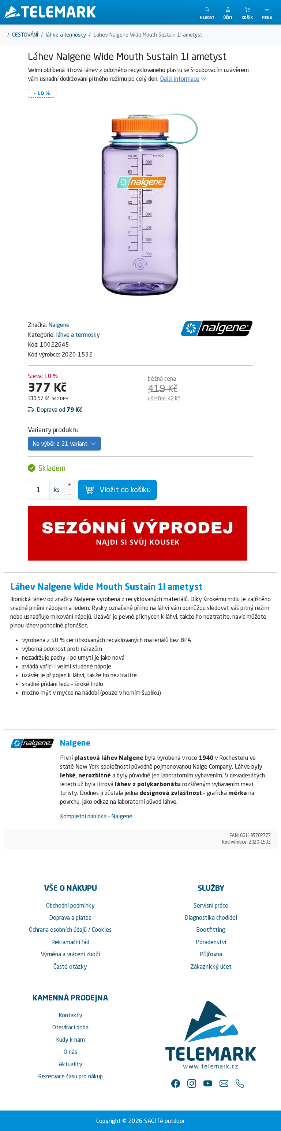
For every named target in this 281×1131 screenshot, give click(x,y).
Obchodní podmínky (70, 905)
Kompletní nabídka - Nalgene (96, 816)
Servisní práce (211, 905)
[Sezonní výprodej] (140, 533)
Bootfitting (210, 929)
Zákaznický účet (211, 966)
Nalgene (59, 324)
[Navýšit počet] (69, 485)
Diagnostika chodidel (210, 917)
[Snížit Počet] (69, 495)
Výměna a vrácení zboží (70, 954)
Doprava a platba (70, 917)
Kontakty (70, 1015)
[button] (228, 12)
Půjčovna (211, 954)
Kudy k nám (70, 1039)
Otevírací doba (70, 1027)
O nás (70, 1051)
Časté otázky (70, 966)
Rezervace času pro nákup (70, 1076)
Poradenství (211, 942)
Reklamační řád (70, 942)
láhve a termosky (78, 334)
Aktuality (70, 1064)
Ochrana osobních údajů (58, 929)
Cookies (102, 929)
